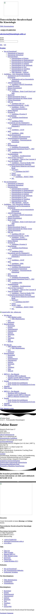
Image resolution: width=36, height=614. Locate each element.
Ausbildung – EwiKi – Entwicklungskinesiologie (19, 108)
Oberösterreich (12, 331)
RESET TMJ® (16, 175)
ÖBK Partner (8, 388)
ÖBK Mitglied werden (14, 317)
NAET (14, 173)
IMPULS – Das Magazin (11, 374)
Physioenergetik (12, 145)
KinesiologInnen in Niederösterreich (23, 60)
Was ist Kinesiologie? (10, 51)
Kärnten (10, 327)
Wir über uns (8, 315)
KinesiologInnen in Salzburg (20, 63)
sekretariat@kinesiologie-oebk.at (13, 34)
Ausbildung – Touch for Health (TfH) (23, 163)
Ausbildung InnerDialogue (20, 117)
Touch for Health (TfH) (15, 161)
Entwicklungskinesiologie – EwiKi (18, 105)
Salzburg (10, 333)
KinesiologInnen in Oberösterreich (22, 62)
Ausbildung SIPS (17, 152)
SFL (13, 178)
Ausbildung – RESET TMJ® (24, 177)
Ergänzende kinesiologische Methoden (19, 164)
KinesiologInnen (13, 56)
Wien (9, 339)
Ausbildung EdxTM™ (22, 171)
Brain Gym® (12, 89)
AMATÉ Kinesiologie (14, 83)
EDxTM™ (15, 170)
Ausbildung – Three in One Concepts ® (24, 159)
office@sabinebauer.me (7, 434)
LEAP (10, 128)
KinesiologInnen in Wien (19, 70)
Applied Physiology (14, 86)
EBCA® (10, 102)
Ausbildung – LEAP (18, 130)
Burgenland (11, 326)
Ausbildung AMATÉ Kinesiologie (22, 84)
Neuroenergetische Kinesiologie (17, 138)
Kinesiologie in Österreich (16, 53)
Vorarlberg (11, 338)
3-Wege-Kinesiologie (14, 100)
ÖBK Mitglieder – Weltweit (20, 72)
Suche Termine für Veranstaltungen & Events (21, 384)
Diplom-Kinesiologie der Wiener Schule (20, 98)
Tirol (9, 336)
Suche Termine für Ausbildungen (18, 383)
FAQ (9, 320)
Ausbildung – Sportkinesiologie (21, 156)
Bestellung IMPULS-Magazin (17, 376)
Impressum (11, 322)
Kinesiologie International (15, 55)
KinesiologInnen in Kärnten (20, 58)
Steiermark (11, 334)
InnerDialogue (12, 116)
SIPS (9, 150)
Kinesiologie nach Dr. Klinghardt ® (18, 123)
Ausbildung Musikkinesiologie (21, 136)
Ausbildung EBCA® (18, 103)
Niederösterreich (13, 329)
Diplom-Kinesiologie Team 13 (17, 96)
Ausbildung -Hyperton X (19, 114)
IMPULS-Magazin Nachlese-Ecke (18, 379)
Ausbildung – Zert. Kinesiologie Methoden (17, 74)
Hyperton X (11, 112)
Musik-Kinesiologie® (14, 135)
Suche (2, 38)
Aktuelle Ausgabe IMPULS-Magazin (19, 377)
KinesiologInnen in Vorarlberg (21, 69)
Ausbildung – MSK (18, 133)
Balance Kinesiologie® (15, 88)
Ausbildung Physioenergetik (20, 147)
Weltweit (10, 341)
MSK (9, 131)
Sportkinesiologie (13, 154)
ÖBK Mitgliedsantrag (18, 319)
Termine (6, 381)
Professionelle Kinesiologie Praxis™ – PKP (21, 149)
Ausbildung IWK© (17, 121)
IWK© (10, 119)
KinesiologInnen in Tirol (19, 67)
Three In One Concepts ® (15, 157)
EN (5, 45)
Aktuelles (7, 386)
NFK (9, 143)
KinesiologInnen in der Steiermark (22, 65)
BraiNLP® (11, 95)
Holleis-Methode (13, 110)
